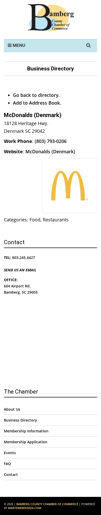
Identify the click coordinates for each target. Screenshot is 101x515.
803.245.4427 (23, 257)
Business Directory (20, 420)
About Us (12, 409)
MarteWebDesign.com (24, 508)
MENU (18, 45)
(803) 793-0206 (51, 141)
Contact (11, 474)
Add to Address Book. (37, 103)
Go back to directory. (36, 95)
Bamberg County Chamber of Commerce (47, 504)
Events (10, 452)
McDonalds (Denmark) (50, 151)
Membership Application (25, 441)
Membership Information (26, 431)
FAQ (7, 463)
